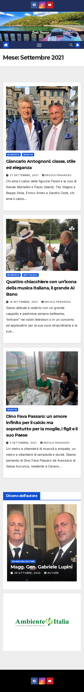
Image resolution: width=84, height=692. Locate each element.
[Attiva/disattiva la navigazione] (39, 45)
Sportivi (28, 154)
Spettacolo (30, 275)
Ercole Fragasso (58, 175)
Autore (56, 572)
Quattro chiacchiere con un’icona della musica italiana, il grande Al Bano (41, 288)
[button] (71, 45)
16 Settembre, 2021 (24, 301)
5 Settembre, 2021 (24, 442)
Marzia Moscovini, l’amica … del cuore (46, 564)
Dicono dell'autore (27, 556)
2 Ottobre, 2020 (31, 572)
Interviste (13, 154)
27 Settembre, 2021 (24, 175)
